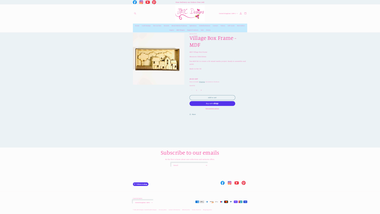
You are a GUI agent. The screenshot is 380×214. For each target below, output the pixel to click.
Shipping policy (207, 209)
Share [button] (194, 114)
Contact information (174, 209)
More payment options (212, 108)
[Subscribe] (206, 165)
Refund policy (186, 209)
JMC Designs (140, 209)
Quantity (192, 85)
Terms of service (196, 209)
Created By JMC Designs (150, 209)
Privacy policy (163, 209)
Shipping (202, 82)
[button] (135, 13)
